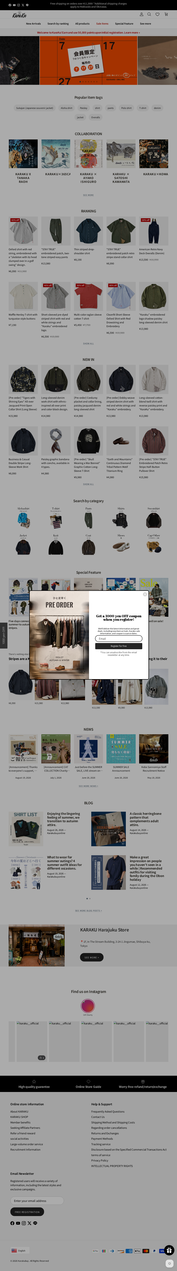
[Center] (145, 594)
